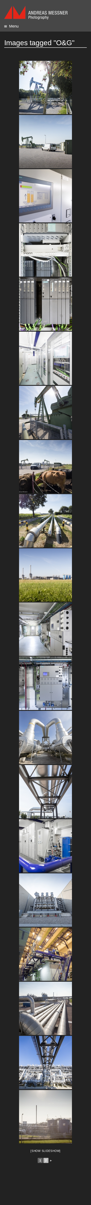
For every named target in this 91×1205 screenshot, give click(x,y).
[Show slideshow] (45, 1151)
